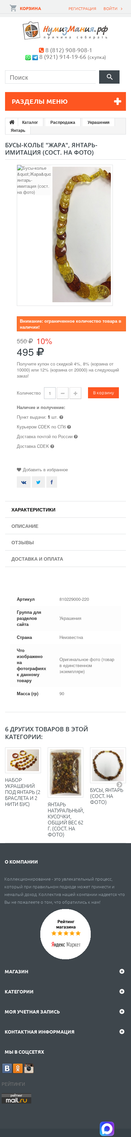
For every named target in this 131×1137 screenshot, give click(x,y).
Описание (24, 525)
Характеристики (33, 509)
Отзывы (22, 542)
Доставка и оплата (37, 558)
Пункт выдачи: (31, 417)
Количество (29, 393)
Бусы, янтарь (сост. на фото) (106, 795)
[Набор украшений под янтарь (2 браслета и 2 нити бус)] (23, 760)
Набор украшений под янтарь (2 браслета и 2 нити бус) (22, 791)
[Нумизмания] (65, 30)
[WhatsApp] (28, 56)
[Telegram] (35, 56)
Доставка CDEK (33, 446)
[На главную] (11, 122)
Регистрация (82, 8)
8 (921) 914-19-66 (62, 56)
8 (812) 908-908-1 (68, 49)
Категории (19, 991)
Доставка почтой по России (45, 436)
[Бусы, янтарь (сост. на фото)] (108, 765)
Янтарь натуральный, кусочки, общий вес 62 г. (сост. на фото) (66, 819)
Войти (110, 8)
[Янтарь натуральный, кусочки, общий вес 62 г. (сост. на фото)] (66, 772)
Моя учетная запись (32, 1011)
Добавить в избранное (45, 469)
